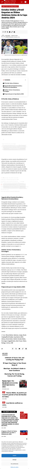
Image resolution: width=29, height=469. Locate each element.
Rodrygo (3, 343)
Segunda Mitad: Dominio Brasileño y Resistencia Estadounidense (12, 86)
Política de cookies (14, 467)
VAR (12, 343)
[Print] (14, 32)
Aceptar (14, 455)
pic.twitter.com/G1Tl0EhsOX (11, 191)
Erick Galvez (7, 35)
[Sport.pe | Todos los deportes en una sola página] (11, 2)
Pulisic (24, 341)
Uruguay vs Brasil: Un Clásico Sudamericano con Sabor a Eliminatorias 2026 (9, 432)
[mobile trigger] (2, 2)
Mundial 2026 (23, 433)
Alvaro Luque (6, 389)
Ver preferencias (14, 464)
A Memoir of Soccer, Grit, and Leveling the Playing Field (14, 359)
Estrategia (4, 341)
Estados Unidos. (22, 339)
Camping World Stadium (7, 337)
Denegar (14, 459)
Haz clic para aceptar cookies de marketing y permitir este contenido (14, 147)
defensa (3, 339)
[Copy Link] (12, 32)
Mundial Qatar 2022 (24, 415)
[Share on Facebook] (5, 32)
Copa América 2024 (18, 337)
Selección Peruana (23, 417)
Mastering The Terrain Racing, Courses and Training (14, 375)
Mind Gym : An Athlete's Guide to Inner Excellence (14, 369)
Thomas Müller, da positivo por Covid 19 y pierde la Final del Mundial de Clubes (14, 395)
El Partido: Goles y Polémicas (11, 83)
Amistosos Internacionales (10, 6)
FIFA (22, 412)
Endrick (15, 339)
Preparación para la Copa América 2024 (14, 94)
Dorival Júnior (9, 339)
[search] (19, 1)
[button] (27, 439)
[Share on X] (7, 32)
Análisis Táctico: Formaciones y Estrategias (11, 90)
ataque (21, 335)
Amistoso (16, 335)
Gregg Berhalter (12, 341)
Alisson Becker (9, 335)
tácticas (8, 343)
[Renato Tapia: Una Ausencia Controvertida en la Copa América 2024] (23, 383)
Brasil (24, 335)
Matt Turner (19, 341)
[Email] (10, 32)
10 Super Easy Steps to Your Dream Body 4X (14, 364)
